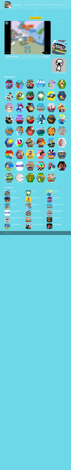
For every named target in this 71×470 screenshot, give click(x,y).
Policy (65, 233)
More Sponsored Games (35, 18)
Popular (28, 4)
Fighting (45, 4)
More (63, 4)
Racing (55, 4)
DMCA (61, 233)
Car (41, 4)
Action (32, 4)
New (25, 4)
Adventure (37, 4)
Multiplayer (50, 4)
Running (59, 4)
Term (58, 233)
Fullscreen (46, 56)
